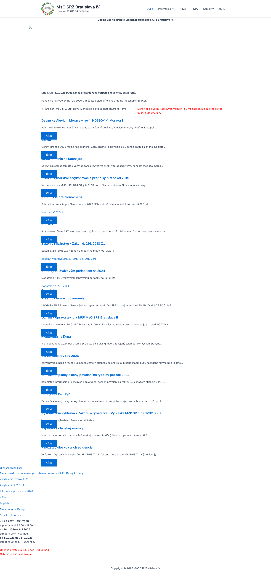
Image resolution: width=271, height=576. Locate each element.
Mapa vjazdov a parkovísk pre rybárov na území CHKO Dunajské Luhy (41, 473)
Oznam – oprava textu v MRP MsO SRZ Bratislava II (79, 317)
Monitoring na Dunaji (56, 336)
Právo (182, 8)
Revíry (194, 8)
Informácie (164, 8)
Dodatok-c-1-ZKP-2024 (55, 286)
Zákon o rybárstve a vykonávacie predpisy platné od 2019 (85, 178)
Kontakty (208, 8)
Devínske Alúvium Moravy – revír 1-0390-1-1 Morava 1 (82, 120)
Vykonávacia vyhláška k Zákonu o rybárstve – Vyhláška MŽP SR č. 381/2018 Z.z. (101, 413)
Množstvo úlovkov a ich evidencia (67, 447)
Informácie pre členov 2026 (62, 197)
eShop (46, 140)
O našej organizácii (11, 467)
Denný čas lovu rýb (55, 394)
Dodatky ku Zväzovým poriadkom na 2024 (73, 271)
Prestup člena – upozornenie (63, 298)
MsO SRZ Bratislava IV (78, 7)
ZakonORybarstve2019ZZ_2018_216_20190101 (68, 258)
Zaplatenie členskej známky (62, 428)
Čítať (49, 135)
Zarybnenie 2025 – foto (14, 485)
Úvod (150, 8)
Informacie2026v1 (52, 212)
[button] (172, 9)
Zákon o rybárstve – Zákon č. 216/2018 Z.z (73, 243)
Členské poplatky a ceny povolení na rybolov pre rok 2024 (85, 375)
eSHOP (223, 8)
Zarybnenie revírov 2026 (60, 356)
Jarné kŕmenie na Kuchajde (61, 159)
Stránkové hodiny (10, 515)
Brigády (47, 224)
